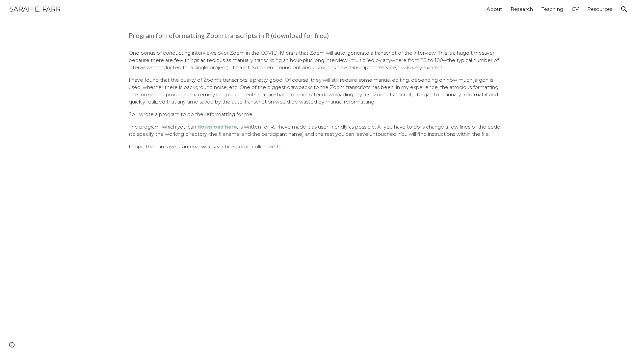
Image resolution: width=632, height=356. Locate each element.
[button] (624, 9)
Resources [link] (599, 9)
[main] (316, 35)
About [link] (494, 9)
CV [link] (575, 9)
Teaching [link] (552, 9)
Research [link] (522, 9)
